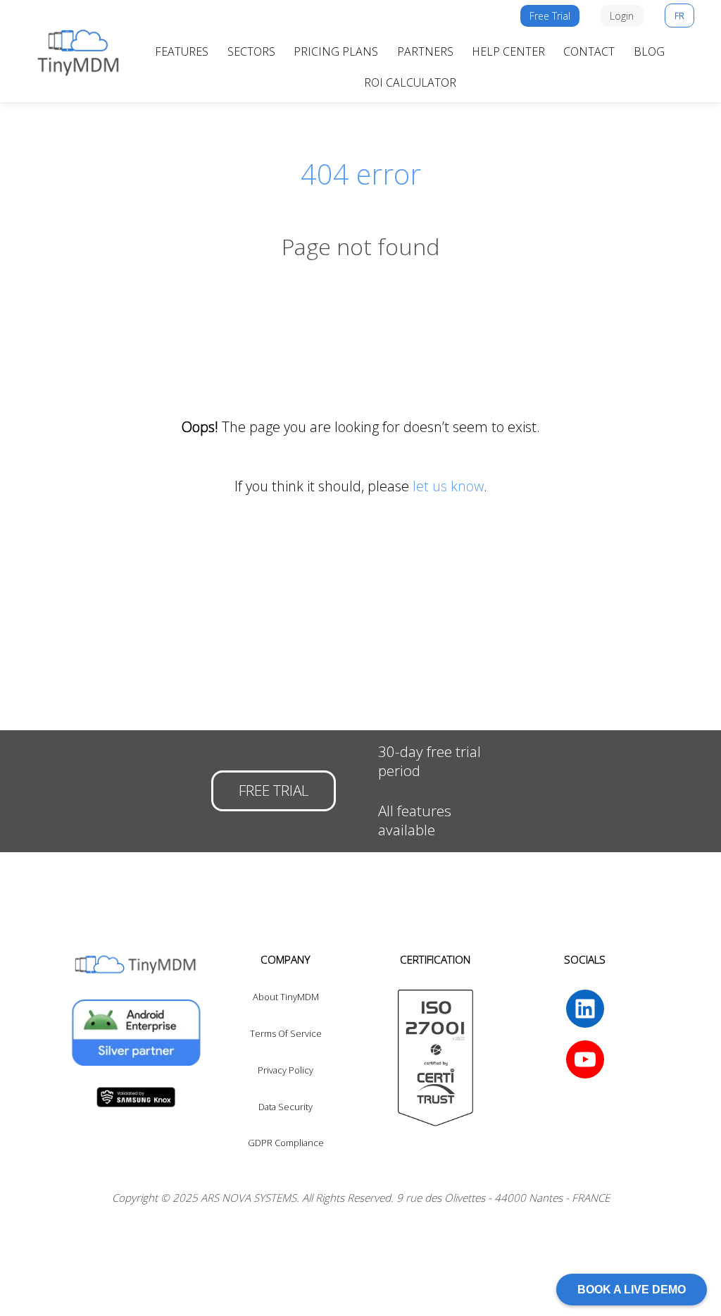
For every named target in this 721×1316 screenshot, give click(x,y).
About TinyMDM (286, 996)
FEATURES (181, 51)
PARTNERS (425, 51)
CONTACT (589, 51)
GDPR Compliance (286, 1142)
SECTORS (251, 51)
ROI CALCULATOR (410, 82)
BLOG (649, 51)
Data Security (285, 1106)
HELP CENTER (508, 51)
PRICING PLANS (336, 51)
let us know (448, 486)
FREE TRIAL (273, 790)
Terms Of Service (286, 1033)
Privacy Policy (285, 1070)
